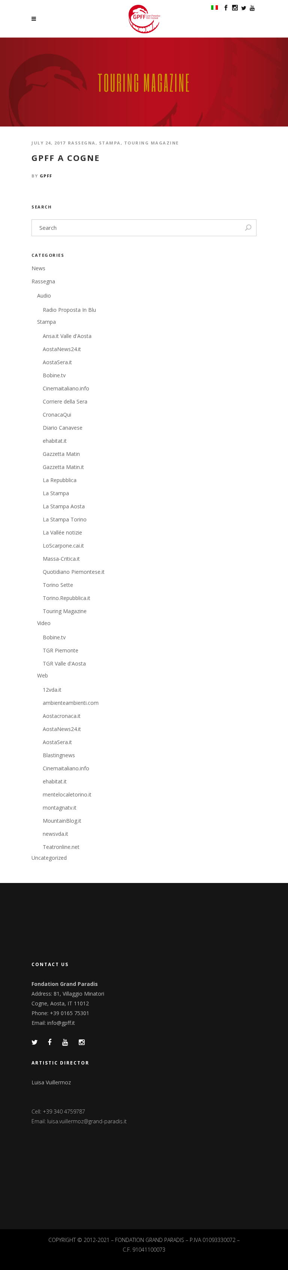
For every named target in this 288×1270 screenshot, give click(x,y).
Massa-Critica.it (61, 558)
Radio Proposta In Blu (69, 309)
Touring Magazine (151, 143)
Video (44, 623)
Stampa (110, 143)
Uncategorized (49, 857)
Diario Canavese (62, 427)
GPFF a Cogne (66, 157)
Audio (44, 295)
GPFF (46, 176)
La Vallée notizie (62, 532)
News (38, 268)
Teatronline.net (61, 846)
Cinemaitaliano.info (66, 388)
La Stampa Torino (65, 519)
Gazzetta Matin (61, 453)
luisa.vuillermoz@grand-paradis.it (87, 1121)
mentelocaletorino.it (67, 794)
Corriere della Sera (65, 401)
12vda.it (52, 689)
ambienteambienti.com (71, 702)
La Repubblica (59, 480)
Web (42, 675)
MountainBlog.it (62, 820)
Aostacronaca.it (62, 715)
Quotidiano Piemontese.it (74, 571)
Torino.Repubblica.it (66, 598)
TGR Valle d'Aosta (64, 663)
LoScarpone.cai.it (63, 545)
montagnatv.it (59, 807)
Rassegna (82, 143)
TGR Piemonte (60, 650)
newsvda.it (55, 833)
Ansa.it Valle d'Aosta (67, 335)
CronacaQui (57, 414)
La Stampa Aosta (64, 506)
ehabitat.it (55, 440)
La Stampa (56, 493)
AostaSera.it (57, 362)
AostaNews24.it (62, 349)
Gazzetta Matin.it (63, 466)
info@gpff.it (61, 1022)
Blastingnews (59, 755)
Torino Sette (58, 584)
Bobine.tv (54, 375)
